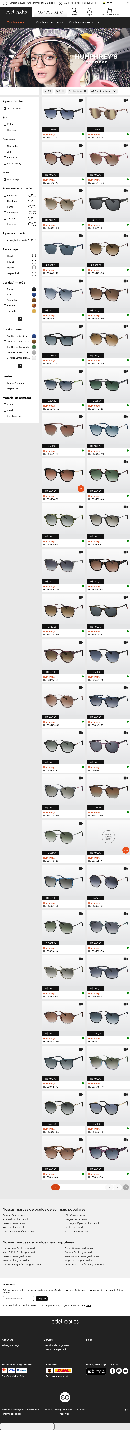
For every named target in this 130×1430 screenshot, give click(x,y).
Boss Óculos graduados (16, 1260)
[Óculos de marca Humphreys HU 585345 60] (63, 203)
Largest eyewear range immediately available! (32, 3)
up (125, 1409)
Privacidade (32, 1409)
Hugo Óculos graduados (78, 1260)
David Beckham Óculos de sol (20, 1231)
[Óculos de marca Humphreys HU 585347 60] (63, 1016)
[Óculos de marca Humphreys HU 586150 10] (63, 926)
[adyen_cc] (4, 1370)
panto (10, 207)
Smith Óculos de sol (76, 1227)
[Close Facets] (19, 91)
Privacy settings (10, 1345)
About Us (7, 1339)
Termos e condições (13, 1409)
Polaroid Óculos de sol (15, 1219)
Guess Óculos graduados (17, 1256)
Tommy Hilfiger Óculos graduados (22, 1264)
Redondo (12, 195)
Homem (11, 130)
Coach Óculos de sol (76, 1231)
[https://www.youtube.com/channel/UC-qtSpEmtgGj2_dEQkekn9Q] (125, 1371)
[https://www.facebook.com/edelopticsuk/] (112, 1371)
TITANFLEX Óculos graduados (82, 1256)
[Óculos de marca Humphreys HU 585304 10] (63, 474)
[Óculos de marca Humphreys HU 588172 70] (63, 1061)
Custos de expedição (55, 1349)
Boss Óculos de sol (13, 1227)
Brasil (109, 2)
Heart (10, 256)
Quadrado (12, 201)
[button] (16, 12)
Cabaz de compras (110, 14)
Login (89, 14)
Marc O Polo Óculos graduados (20, 1252)
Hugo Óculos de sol (76, 1219)
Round (10, 262)
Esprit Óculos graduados (79, 1248)
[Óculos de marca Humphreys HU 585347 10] (63, 745)
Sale (9, 152)
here (88, 1305)
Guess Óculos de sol (14, 1223)
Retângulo (12, 212)
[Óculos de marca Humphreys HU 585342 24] (63, 1107)
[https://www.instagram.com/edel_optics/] (119, 1371)
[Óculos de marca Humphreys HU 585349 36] (63, 564)
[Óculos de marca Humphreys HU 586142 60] (63, 429)
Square (10, 267)
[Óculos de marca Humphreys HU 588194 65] (63, 654)
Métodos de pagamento (57, 1345)
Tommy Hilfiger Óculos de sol (82, 1223)
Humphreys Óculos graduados (20, 1248)
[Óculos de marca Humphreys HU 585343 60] (63, 609)
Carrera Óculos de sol (15, 1215)
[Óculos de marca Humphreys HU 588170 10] (63, 338)
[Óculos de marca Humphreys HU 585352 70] (63, 881)
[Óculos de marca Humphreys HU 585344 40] (63, 971)
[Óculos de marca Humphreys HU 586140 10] (63, 112)
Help (89, 1339)
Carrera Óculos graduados (79, 1252)
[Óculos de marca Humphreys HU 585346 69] (63, 790)
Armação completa (17, 240)
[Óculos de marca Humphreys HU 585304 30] (63, 293)
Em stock (12, 157)
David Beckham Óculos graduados (84, 1264)
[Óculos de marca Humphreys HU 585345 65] (63, 157)
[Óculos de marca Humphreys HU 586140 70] (63, 248)
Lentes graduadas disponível (16, 386)
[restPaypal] (21, 1370)
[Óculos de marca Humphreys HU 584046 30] (63, 383)
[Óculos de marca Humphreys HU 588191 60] (63, 1152)
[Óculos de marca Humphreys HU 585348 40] (63, 519)
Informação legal (11, 1413)
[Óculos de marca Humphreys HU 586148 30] (63, 835)
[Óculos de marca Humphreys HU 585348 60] (63, 700)
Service (48, 1339)
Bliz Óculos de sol (75, 1215)
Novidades (12, 146)
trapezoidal (13, 273)
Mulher (10, 124)
